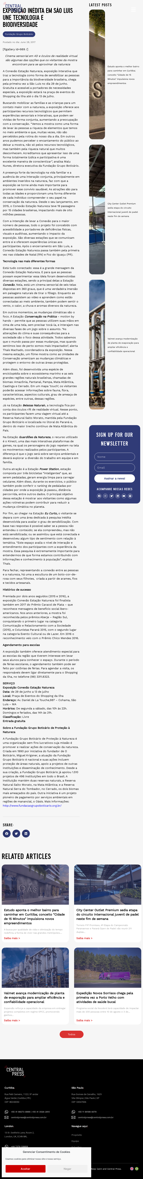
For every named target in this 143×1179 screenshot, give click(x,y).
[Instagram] (105, 496)
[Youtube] (124, 496)
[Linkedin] (117, 496)
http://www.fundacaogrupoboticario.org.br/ (32, 805)
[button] (7, 833)
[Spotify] (130, 496)
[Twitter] (111, 496)
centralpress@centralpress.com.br (29, 1117)
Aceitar (25, 1168)
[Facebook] (99, 496)
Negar (67, 1168)
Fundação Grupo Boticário (19, 34)
